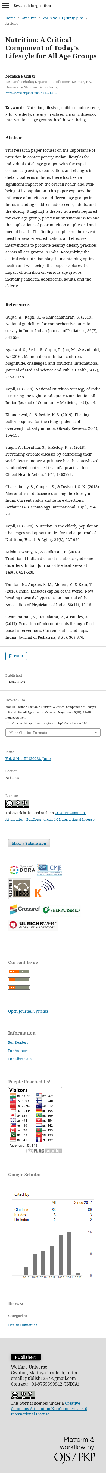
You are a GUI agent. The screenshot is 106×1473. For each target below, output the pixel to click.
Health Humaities (22, 1324)
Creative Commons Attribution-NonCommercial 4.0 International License (49, 1409)
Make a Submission (29, 843)
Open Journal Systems (28, 1011)
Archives (29, 17)
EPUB (18, 656)
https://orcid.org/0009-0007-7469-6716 (31, 93)
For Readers (18, 1042)
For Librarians (20, 1058)
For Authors (18, 1050)
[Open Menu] (5, 5)
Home (10, 17)
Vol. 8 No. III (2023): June (63, 17)
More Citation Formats (28, 732)
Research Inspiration (32, 5)
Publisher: (26, 1357)
